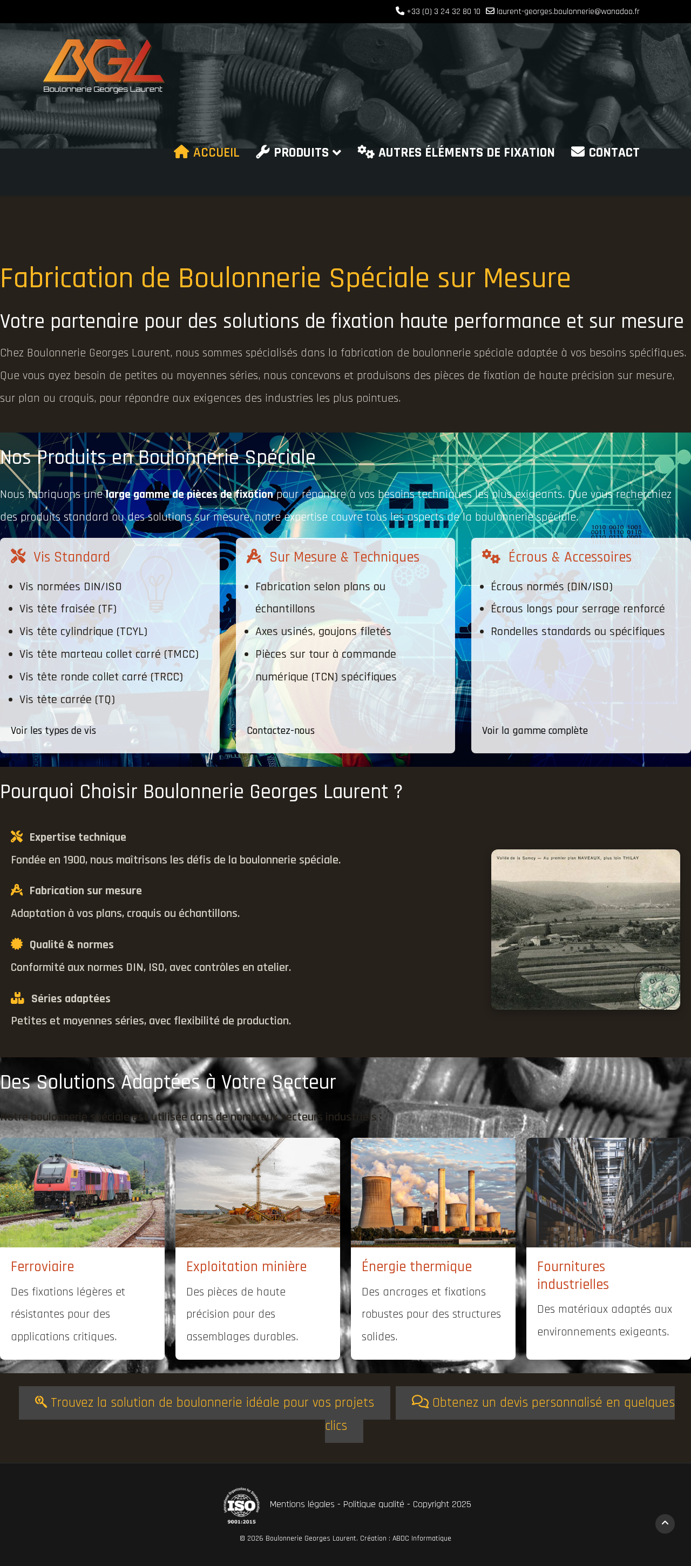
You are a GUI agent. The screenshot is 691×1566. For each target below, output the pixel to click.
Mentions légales (303, 1504)
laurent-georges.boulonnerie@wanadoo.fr (568, 11)
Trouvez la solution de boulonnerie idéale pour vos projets (210, 1403)
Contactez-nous (281, 731)
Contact (614, 152)
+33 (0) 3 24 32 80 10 (443, 11)
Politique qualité (373, 1504)
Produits (301, 152)
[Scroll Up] (665, 1524)
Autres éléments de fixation (466, 152)
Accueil (216, 152)
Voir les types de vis (53, 731)
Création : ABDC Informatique (405, 1538)
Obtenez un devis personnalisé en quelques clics (500, 1414)
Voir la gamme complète (535, 731)
